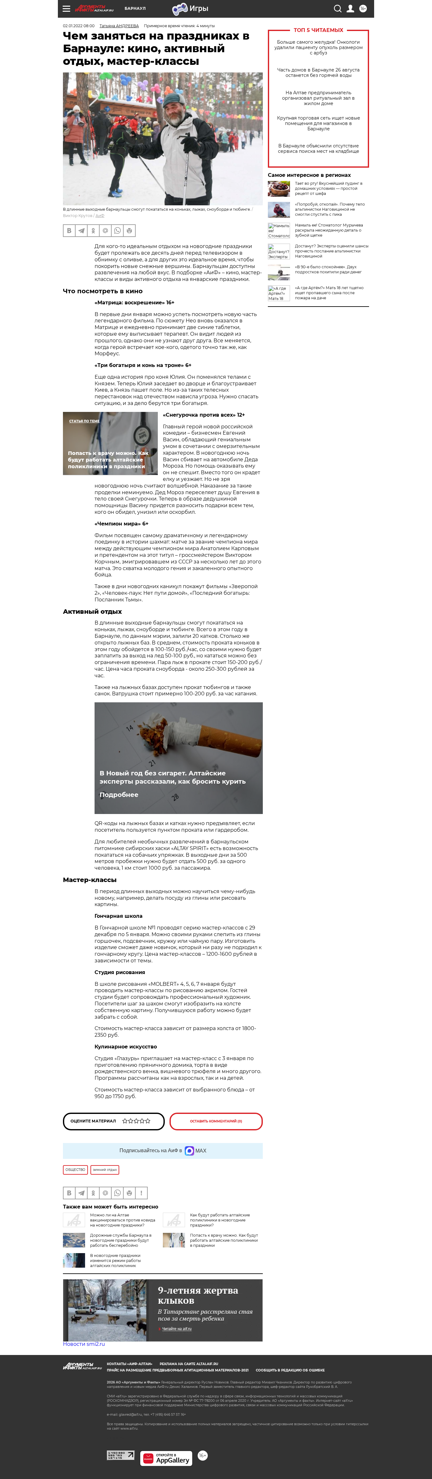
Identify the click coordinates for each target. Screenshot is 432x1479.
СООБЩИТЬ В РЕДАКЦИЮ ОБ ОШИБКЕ (290, 1370)
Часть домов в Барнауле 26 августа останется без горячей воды (318, 72)
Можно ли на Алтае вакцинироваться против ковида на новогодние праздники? (122, 1220)
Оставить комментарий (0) (216, 1121)
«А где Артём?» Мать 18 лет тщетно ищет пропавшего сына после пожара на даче (329, 292)
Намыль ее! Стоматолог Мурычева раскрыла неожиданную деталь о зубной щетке (329, 230)
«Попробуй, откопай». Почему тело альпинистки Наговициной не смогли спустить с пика (330, 209)
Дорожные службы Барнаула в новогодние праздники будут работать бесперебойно (120, 1240)
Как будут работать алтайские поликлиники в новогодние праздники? (220, 1220)
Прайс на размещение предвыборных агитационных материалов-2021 (178, 1370)
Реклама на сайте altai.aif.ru (189, 1364)
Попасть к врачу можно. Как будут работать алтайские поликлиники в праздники (224, 1240)
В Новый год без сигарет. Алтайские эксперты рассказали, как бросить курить (173, 777)
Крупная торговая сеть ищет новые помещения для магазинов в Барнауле (318, 123)
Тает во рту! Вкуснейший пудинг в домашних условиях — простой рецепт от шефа (328, 188)
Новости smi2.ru (84, 1344)
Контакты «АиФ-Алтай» (129, 1364)
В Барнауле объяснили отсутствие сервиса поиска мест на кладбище (318, 148)
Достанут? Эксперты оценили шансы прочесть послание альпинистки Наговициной (331, 251)
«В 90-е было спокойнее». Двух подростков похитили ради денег (328, 269)
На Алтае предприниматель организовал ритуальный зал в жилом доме (318, 98)
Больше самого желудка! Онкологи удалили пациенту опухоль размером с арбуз (319, 48)
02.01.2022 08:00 (79, 25)
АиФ (100, 215)
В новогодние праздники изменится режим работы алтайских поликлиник (115, 1260)
